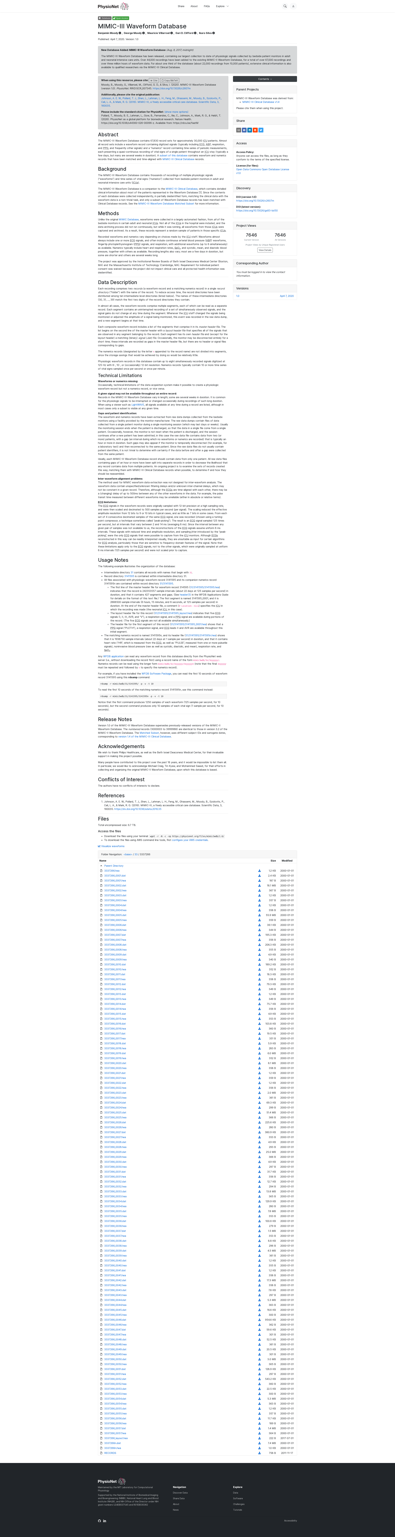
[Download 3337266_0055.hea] (259, 1413)
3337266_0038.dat (115, 1240)
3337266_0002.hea (115, 890)
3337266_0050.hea (115, 1364)
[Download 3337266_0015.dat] (259, 1014)
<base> (127, 854)
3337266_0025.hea (115, 1117)
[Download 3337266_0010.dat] (259, 964)
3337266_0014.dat (115, 1003)
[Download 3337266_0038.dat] (259, 1241)
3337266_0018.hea (115, 1048)
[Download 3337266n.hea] (259, 1448)
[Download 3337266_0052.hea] (259, 1384)
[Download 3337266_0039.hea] (259, 1255)
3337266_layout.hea (116, 1438)
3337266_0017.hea (115, 1038)
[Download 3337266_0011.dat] (259, 974)
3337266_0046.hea (115, 1324)
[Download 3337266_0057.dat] (259, 1428)
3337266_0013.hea (115, 999)
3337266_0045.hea (115, 1314)
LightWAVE (137, 404)
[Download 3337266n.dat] (259, 1443)
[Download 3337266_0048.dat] (259, 1339)
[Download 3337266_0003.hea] (259, 900)
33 (136, 854)
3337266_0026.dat (115, 1122)
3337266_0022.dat (115, 1082)
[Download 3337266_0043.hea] (259, 1295)
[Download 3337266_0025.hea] (259, 1117)
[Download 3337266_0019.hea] (259, 1058)
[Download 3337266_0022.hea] (259, 1088)
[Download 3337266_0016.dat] (259, 1023)
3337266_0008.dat (115, 944)
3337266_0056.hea (115, 1423)
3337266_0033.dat (115, 1191)
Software (238, 1498)
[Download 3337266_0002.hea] (259, 890)
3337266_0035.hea (115, 1216)
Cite (154, 80)
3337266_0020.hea (115, 1068)
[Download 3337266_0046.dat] (259, 1320)
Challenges (239, 1504)
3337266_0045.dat (115, 1309)
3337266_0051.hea (115, 1374)
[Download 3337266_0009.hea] (259, 959)
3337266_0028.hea (115, 1147)
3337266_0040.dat (115, 1260)
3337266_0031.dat (115, 1171)
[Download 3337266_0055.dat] (259, 1408)
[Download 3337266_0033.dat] (259, 1191)
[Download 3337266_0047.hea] (259, 1334)
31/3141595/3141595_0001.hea (188, 624)
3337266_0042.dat (115, 1280)
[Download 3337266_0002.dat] (259, 885)
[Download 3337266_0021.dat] (259, 1073)
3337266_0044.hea (115, 1304)
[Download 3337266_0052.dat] (259, 1379)
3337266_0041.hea (115, 1275)
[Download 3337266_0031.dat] (259, 1172)
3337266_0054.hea (115, 1403)
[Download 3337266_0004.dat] (259, 905)
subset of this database (173, 155)
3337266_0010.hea (115, 969)
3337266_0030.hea (115, 1166)
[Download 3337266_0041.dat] (259, 1270)
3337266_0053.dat (115, 1388)
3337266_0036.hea (115, 1226)
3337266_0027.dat (115, 1132)
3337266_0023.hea (115, 1097)
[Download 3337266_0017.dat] (259, 1033)
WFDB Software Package (156, 673)
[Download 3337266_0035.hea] (259, 1216)
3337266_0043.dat (115, 1290)
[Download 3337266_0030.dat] (259, 1162)
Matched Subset (149, 732)
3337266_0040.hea (115, 1265)
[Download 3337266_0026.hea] (259, 1127)
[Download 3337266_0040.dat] (259, 1260)
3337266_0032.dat (115, 1181)
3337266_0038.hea (115, 1245)
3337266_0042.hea (115, 1285)
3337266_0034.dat (115, 1201)
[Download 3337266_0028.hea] (259, 1147)
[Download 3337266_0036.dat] (259, 1221)
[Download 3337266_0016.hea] (259, 1028)
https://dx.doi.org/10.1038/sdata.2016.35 (137, 809)
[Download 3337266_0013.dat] (259, 994)
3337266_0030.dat (115, 1161)
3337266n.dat (112, 1443)
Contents (264, 78)
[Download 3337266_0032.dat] (259, 1181)
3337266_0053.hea (115, 1393)
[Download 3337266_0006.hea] (259, 930)
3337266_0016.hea (115, 1028)
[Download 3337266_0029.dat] (259, 1152)
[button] (238, 130)
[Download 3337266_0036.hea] (259, 1226)
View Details (265, 250)
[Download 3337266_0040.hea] (259, 1265)
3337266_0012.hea (115, 989)
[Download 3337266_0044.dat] (259, 1300)
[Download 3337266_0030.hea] (259, 1167)
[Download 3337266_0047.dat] (259, 1329)
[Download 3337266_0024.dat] (259, 1102)
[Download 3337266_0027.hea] (259, 1137)
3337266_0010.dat (115, 964)
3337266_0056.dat (115, 1418)
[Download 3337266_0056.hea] (259, 1423)
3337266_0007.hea (115, 939)
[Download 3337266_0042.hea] (259, 1285)
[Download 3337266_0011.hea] (259, 979)
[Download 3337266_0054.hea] (259, 1403)
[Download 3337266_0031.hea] (259, 1176)
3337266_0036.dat (115, 1221)
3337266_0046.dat (115, 1319)
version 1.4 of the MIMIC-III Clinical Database (144, 736)
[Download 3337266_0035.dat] (259, 1211)
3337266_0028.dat (115, 1142)
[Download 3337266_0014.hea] (259, 1009)
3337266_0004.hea (115, 910)
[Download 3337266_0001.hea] (259, 880)
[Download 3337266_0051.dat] (259, 1369)
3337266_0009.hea (115, 959)
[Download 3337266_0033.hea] (259, 1196)
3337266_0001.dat (115, 875)
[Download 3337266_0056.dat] (259, 1418)
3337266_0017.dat (114, 1033)
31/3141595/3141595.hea (204, 587)
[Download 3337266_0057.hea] (259, 1433)
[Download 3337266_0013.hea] (259, 999)
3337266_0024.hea (115, 1107)
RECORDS (110, 1452)
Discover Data (180, 1492)
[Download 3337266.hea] (259, 871)
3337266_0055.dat (115, 1408)
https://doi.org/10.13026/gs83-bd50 (257, 210)
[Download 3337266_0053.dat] (259, 1389)
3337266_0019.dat (115, 1053)
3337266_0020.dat (115, 1063)
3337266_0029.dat (115, 1151)
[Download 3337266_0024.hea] (259, 1107)
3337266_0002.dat (115, 885)
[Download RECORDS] (259, 1453)
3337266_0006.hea (115, 929)
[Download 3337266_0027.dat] (259, 1132)
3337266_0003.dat (115, 895)
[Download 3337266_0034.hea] (259, 1206)
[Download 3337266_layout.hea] (259, 1438)
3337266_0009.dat (115, 954)
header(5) (185, 594)
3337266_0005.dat (115, 915)
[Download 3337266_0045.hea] (259, 1315)
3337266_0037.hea (115, 1235)
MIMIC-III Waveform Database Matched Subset (166, 203)
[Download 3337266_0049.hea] (259, 1354)
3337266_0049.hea (115, 1354)
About (194, 6)
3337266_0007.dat (115, 934)
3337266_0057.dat (115, 1428)
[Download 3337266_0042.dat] (259, 1280)
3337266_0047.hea (115, 1334)
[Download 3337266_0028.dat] (259, 1142)
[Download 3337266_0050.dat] (259, 1359)
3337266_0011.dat (114, 974)
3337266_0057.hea (115, 1433)
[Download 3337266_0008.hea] (259, 949)
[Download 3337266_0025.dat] (259, 1112)
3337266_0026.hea (115, 1127)
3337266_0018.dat (115, 1043)
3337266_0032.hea (115, 1186)
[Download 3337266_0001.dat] (259, 875)
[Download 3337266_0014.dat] (259, 1004)
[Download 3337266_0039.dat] (259, 1250)
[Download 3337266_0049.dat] (259, 1349)
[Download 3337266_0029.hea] (259, 1157)
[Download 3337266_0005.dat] (259, 915)
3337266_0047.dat (115, 1329)
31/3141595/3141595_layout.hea (173, 613)
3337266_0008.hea (115, 949)
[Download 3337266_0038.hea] (259, 1246)
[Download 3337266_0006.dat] (259, 925)
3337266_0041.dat (115, 1270)
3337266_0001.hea (115, 880)
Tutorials (237, 1509)
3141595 (129, 576)
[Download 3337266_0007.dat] (259, 935)
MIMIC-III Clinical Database (178, 159)
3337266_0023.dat (115, 1092)
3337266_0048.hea (115, 1344)
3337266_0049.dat (115, 1349)
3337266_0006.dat (115, 924)
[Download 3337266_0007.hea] (259, 940)
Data (235, 1492)
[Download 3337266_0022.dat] (259, 1083)
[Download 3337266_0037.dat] (259, 1231)
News (176, 1509)
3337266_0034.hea (115, 1206)
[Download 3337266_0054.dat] (259, 1399)
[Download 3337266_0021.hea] (259, 1078)
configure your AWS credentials (190, 840)
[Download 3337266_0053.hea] (259, 1394)
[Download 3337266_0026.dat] (259, 1122)
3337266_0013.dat (115, 994)
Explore (220, 6)
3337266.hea (111, 870)
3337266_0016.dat (115, 1023)
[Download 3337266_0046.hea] (259, 1325)
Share (181, 6)
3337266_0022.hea (115, 1087)
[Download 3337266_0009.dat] (259, 954)
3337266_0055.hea (115, 1413)
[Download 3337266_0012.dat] (259, 984)
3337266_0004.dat (115, 905)
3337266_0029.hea (115, 1156)
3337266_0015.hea (115, 1018)
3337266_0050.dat (115, 1359)
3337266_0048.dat (115, 1339)
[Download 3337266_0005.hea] (259, 920)
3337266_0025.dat (115, 1112)
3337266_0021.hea (115, 1077)
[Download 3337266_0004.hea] (259, 910)
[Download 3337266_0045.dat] (259, 1310)
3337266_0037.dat (115, 1230)
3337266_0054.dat (115, 1398)
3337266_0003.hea (115, 900)
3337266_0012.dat (115, 984)
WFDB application (113, 656)
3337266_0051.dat (115, 1369)
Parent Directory (113, 865)
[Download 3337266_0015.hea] (259, 1019)
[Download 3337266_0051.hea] (259, 1374)
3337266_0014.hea (115, 1008)
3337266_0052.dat (115, 1378)
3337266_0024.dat (115, 1102)
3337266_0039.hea (115, 1255)
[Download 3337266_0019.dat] (259, 1053)
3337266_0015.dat (115, 1013)
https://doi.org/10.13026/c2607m (172, 88)
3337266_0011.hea (114, 979)
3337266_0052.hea (115, 1383)
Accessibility (290, 1520)
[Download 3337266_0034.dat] (259, 1201)
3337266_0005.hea (115, 920)
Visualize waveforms (112, 846)
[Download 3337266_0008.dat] (259, 945)
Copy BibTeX (171, 80)
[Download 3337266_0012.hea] (259, 989)
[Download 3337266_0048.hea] (259, 1344)
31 (132, 572)
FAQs (207, 6)
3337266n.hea (112, 1448)
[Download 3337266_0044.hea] (259, 1305)
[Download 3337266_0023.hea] (259, 1098)
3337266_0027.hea (115, 1137)
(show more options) (176, 111)
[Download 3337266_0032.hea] (259, 1186)
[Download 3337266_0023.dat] (259, 1093)
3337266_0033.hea (115, 1196)
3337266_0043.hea (115, 1295)
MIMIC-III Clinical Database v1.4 (260, 101)
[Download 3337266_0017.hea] (259, 1038)
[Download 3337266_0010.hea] (259, 969)
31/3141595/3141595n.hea (200, 635)
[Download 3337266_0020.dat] (259, 1063)
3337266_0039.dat (115, 1250)
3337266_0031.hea (115, 1176)
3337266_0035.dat (115, 1211)
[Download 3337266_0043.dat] (259, 1290)
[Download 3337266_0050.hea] (259, 1364)
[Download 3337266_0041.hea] (259, 1275)
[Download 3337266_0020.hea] (259, 1068)
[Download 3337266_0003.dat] (259, 895)
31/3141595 (166, 583)
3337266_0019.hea (115, 1058)
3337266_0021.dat (115, 1073)
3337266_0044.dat (115, 1300)
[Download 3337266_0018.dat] (259, 1043)
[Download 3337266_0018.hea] (259, 1048)
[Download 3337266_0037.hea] (259, 1236)
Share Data (179, 1498)
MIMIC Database (129, 219)
